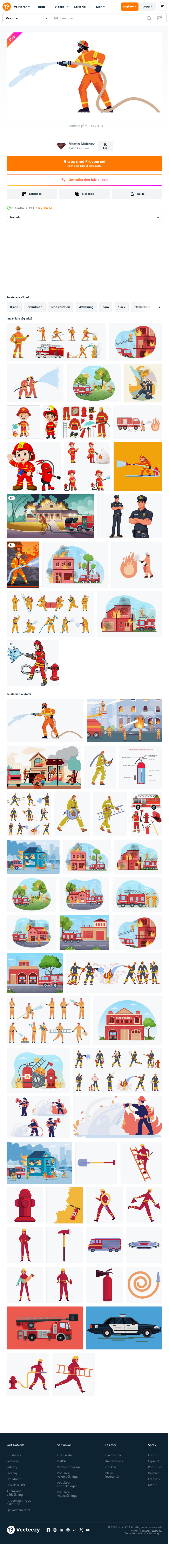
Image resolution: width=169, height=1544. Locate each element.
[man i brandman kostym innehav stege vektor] (110, 812)
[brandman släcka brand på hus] (50, 514)
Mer (99, 7)
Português (152, 1465)
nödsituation (60, 305)
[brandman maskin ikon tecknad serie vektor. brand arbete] (104, 1243)
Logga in (148, 6)
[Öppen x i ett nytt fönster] (81, 1528)
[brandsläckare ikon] (64, 1203)
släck (121, 305)
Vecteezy (13, 1459)
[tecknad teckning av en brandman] (23, 420)
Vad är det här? (44, 207)
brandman (34, 305)
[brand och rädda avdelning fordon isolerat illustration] (45, 1326)
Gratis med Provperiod (84, 163)
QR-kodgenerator (19, 1508)
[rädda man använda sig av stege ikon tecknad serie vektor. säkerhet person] (141, 1161)
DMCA (60, 1459)
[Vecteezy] (6, 6)
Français (151, 1477)
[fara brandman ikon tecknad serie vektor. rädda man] (74, 1372)
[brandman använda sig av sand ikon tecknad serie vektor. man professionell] (144, 1203)
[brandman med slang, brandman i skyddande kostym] (72, 812)
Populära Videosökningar (67, 1492)
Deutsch (150, 1471)
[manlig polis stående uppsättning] (129, 514)
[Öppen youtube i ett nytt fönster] (87, 1528)
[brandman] (143, 381)
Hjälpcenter (111, 1453)
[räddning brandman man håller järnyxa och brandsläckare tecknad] (34, 464)
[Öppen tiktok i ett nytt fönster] (74, 1528)
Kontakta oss (112, 1459)
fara (106, 305)
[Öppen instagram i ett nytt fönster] (54, 1528)
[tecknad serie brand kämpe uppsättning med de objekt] (146, 812)
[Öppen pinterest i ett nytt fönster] (68, 1528)
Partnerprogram (67, 1465)
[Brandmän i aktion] (23, 563)
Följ (105, 148)
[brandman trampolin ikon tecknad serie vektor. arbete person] (144, 1243)
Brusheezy (14, 1453)
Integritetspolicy (149, 1529)
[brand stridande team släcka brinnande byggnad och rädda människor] (44, 765)
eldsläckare (142, 305)
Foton (40, 7)
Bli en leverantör (110, 1473)
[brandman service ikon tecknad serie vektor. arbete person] (25, 1243)
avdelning (86, 305)
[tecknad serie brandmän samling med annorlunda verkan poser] (87, 464)
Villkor (132, 1529)
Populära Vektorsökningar (67, 1473)
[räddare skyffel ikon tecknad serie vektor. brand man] (96, 1161)
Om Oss (108, 1465)
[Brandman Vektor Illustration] (138, 464)
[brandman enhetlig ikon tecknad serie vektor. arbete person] (104, 1203)
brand (14, 305)
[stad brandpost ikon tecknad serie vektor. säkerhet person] (25, 1203)
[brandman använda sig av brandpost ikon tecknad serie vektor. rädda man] (28, 1372)
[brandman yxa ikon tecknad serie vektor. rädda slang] (64, 1243)
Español (150, 1459)
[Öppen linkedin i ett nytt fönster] (61, 1528)
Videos (59, 7)
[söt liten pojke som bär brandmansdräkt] (50, 420)
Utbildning (14, 1477)
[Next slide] (152, 305)
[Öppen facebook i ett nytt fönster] (48, 1528)
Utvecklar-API (16, 1483)
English (150, 1453)
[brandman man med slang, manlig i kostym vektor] (100, 765)
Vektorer (20, 7)
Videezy (12, 1465)
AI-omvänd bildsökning (15, 1491)
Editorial (80, 7)
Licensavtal (64, 1453)
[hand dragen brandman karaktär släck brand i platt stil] (38, 1115)
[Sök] (149, 18)
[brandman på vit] (45, 718)
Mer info (15, 215)
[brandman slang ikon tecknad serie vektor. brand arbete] (144, 1283)
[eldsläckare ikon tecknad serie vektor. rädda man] (104, 1283)
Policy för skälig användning (138, 1531)
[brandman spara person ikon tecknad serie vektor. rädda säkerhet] (25, 1283)
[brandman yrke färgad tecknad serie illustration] (33, 661)
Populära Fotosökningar (66, 1482)
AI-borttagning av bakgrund (19, 1500)
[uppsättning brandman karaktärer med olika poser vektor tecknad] (56, 340)
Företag (12, 1471)
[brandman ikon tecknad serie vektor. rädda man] (64, 1283)
